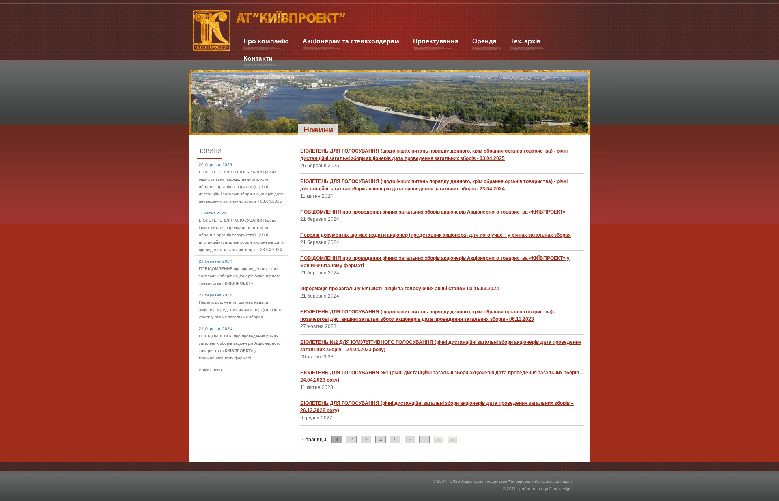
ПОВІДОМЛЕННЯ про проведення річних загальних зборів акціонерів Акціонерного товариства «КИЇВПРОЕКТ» (240, 275)
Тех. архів (525, 41)
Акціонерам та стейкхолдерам (351, 41)
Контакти (258, 58)
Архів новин (210, 369)
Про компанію (266, 41)
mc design (562, 488)
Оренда (484, 41)
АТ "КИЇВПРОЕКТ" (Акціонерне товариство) (280, 30)
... (424, 440)
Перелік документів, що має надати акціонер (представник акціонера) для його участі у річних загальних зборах (241, 309)
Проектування (435, 41)
